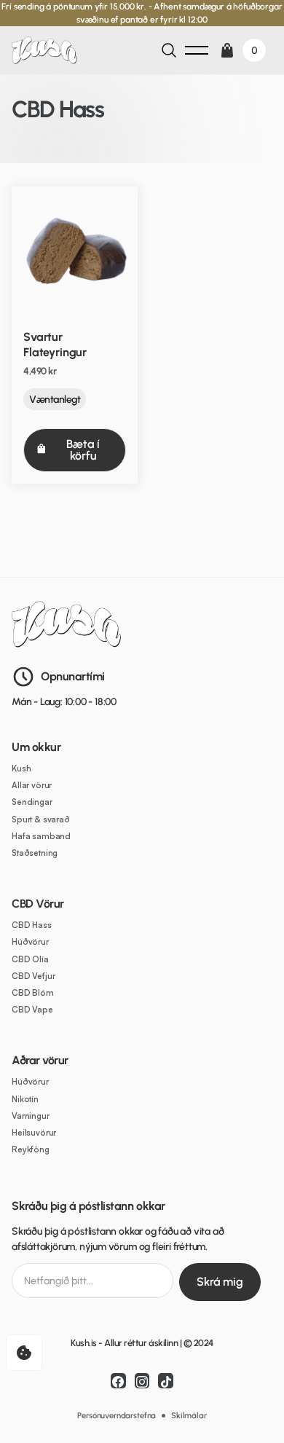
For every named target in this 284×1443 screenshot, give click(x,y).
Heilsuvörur (34, 1133)
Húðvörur (30, 942)
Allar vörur (32, 786)
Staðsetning (35, 853)
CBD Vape (32, 1010)
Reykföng (31, 1150)
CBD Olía (30, 960)
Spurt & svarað (41, 820)
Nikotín (25, 1100)
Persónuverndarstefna (116, 1416)
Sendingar (32, 802)
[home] (48, 50)
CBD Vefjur (33, 976)
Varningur (31, 1116)
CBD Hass (32, 925)
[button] (197, 50)
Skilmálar (189, 1416)
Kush (21, 769)
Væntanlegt (54, 399)
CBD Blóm (33, 993)
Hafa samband (41, 837)
